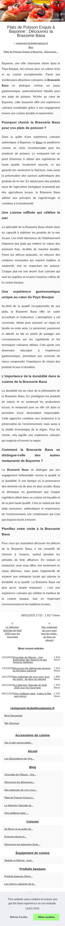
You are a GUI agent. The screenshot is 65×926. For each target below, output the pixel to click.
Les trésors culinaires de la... (20, 883)
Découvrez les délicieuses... (19, 782)
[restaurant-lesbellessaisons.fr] (32, 11)
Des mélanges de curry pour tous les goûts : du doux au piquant (49, 633)
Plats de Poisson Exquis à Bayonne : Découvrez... (31, 51)
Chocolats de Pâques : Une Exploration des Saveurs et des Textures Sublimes (30, 660)
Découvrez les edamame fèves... (22, 844)
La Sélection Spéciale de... (18, 805)
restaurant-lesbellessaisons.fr (32, 43)
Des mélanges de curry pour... (20, 790)
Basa (39, 142)
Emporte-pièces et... (15, 836)
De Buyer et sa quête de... (18, 829)
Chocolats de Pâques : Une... (20, 774)
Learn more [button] (32, 908)
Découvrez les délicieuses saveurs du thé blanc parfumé (32, 669)
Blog (30, 47)
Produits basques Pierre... (18, 876)
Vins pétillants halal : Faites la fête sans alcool (32, 694)
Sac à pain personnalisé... (18, 742)
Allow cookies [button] (46, 917)
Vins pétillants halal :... (16, 813)
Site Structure (11, 723)
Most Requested (13, 715)
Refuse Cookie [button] (18, 917)
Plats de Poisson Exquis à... (19, 797)
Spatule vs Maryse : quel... (18, 860)
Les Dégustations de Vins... (19, 758)
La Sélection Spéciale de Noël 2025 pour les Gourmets (12, 632)
